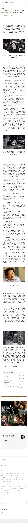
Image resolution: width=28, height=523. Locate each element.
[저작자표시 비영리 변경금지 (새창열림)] (20, 366)
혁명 (23, 479)
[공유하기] (8, 366)
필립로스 (11, 473)
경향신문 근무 (5, 437)
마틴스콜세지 (18, 490)
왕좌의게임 (4, 488)
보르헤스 (13, 475)
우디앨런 (9, 492)
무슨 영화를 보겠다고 (7, 2)
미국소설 (20, 486)
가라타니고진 (11, 488)
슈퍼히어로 (20, 481)
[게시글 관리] (10, 366)
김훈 (25, 486)
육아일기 (7, 490)
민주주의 (22, 488)
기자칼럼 (23, 473)
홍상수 (3, 479)
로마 (3, 490)
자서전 (3, 473)
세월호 (17, 488)
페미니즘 (15, 486)
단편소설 (17, 473)
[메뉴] (26, 2)
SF (7, 473)
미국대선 (3, 481)
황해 (18, 475)
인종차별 (9, 484)
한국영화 (9, 486)
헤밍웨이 (23, 477)
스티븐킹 (24, 484)
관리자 (19, 521)
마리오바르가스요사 (6, 475)
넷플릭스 (12, 477)
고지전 (12, 490)
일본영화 (3, 486)
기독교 (14, 492)
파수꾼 (14, 481)
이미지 (5, 372)
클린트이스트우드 (16, 479)
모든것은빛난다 (5, 477)
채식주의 (3, 484)
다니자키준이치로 (16, 484)
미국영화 (17, 477)
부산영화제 (9, 479)
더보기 (2, 495)
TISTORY (14, 521)
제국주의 (3, 492)
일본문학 (9, 481)
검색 (25, 503)
